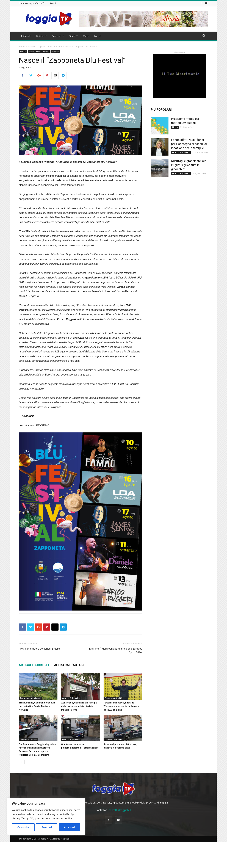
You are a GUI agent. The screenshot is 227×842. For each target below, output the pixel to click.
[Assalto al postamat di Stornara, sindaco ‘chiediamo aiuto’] (123, 728)
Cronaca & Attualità (71, 698)
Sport (72, 36)
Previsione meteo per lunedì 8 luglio (39, 648)
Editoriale (26, 36)
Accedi (53, 3)
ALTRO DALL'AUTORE (69, 665)
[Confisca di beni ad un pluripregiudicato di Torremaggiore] (80, 728)
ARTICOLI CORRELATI (34, 665)
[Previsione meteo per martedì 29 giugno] (159, 125)
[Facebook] (202, 3)
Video (86, 36)
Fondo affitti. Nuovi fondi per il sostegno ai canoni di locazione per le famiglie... (189, 144)
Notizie (40, 36)
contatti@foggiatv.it (120, 810)
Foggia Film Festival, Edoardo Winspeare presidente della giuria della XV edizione (121, 706)
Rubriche (56, 36)
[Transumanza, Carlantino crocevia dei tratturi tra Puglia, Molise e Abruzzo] (38, 686)
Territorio (55, 51)
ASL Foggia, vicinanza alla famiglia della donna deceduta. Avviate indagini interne (79, 706)
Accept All (69, 827)
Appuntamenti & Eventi (50, 46)
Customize (23, 827)
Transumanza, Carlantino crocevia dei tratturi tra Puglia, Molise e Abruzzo (37, 706)
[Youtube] (206, 3)
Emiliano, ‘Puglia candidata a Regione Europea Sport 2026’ (115, 650)
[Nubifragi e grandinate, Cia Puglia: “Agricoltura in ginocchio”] (159, 168)
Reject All (46, 827)
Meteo (97, 36)
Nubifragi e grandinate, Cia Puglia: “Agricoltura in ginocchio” (188, 165)
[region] (46, 816)
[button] (204, 36)
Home (22, 46)
